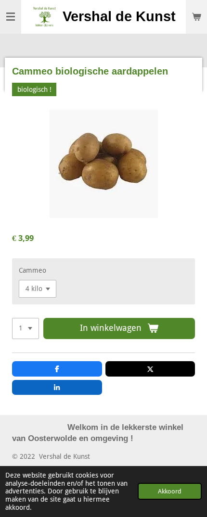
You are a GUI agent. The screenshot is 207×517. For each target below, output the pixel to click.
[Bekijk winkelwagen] (196, 17)
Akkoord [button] (169, 491)
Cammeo (32, 270)
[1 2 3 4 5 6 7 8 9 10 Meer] (25, 328)
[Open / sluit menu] (10, 17)
